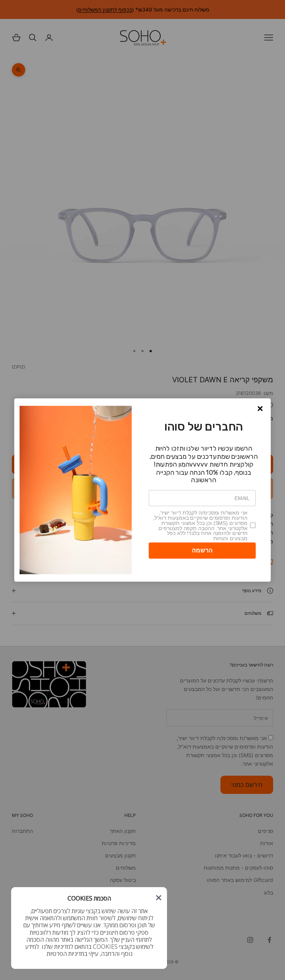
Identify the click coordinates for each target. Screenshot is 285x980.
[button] (260, 408)
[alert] (142, 490)
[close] (158, 898)
